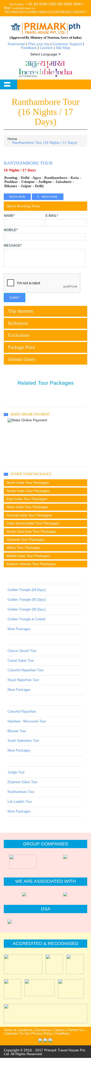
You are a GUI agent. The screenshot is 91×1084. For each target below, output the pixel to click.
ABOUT (44, 12)
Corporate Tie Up (16, 1033)
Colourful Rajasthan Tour (25, 670)
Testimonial (16, 44)
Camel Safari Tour (21, 660)
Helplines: (17, 4)
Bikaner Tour (17, 731)
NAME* (9, 216)
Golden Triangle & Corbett (27, 619)
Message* (13, 245)
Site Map (63, 48)
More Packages (19, 629)
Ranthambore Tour (21, 792)
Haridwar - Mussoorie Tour (27, 721)
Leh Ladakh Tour (20, 801)
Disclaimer (43, 1030)
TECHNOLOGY (15, 12)
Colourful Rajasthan (22, 711)
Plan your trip (39, 44)
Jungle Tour (16, 772)
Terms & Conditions (18, 1030)
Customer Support (67, 44)
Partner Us (75, 1030)
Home (12, 139)
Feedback (29, 48)
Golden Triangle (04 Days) (27, 590)
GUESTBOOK (60, 12)
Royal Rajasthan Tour (23, 680)
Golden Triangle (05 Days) (27, 599)
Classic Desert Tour (22, 651)
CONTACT (79, 12)
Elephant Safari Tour (22, 782)
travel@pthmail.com (23, 8)
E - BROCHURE (47, 196)
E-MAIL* (52, 216)
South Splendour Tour (23, 740)
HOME (32, 12)
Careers (46, 48)
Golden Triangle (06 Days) (27, 609)
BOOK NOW (17, 196)
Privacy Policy (42, 1033)
